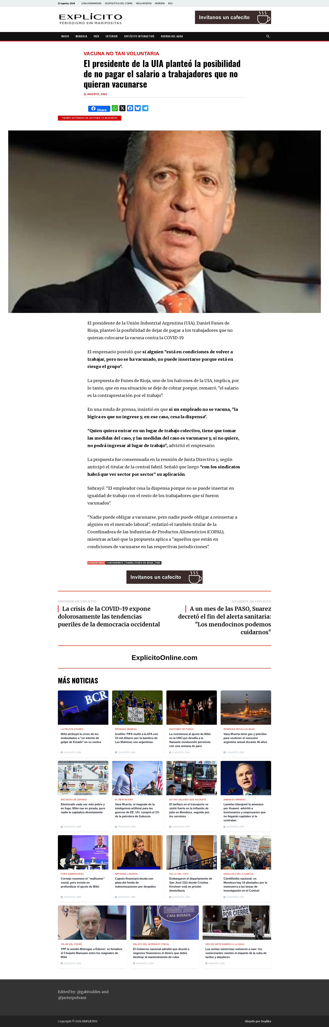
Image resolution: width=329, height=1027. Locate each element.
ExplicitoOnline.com (164, 657)
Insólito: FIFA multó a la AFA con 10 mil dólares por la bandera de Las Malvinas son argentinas (136, 738)
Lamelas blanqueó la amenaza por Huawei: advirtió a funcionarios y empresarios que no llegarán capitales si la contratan (245, 812)
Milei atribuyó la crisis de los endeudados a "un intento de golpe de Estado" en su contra (81, 738)
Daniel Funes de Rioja (139, 562)
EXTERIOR (112, 36)
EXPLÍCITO (89, 1021)
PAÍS (96, 36)
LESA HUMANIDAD (91, 3)
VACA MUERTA (144, 3)
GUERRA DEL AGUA (172, 36)
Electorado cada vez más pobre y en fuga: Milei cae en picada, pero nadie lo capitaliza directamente (83, 808)
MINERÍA (160, 3)
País (158, 562)
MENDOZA (81, 36)
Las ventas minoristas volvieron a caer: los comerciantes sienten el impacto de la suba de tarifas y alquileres (236, 953)
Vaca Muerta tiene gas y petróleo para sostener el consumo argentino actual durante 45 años (245, 738)
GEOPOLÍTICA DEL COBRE (119, 3)
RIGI (170, 3)
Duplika (266, 1021)
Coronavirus (114, 562)
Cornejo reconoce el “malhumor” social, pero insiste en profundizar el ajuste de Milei (83, 882)
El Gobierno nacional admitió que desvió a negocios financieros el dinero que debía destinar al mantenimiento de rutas (161, 953)
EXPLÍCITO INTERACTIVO (139, 36)
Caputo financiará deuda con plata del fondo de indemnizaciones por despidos (135, 882)
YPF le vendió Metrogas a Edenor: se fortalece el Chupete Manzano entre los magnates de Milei (91, 953)
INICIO (65, 36)
